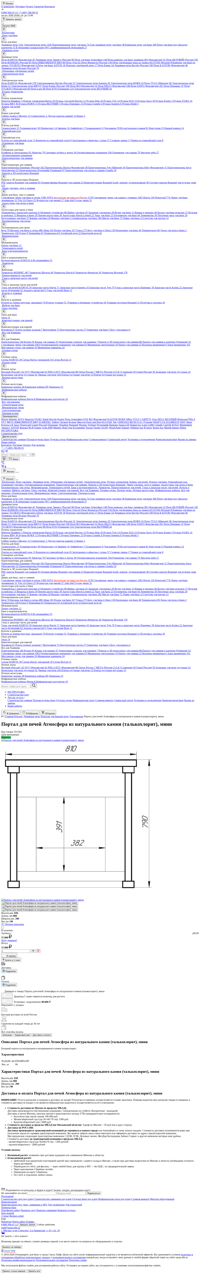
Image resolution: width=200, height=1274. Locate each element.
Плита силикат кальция (28, 329)
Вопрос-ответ (16, 1216)
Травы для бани (133, 218)
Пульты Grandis (93, 103)
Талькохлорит (10, 128)
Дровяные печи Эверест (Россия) (54, 59)
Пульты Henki (130, 103)
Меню (15, 459)
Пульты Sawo (146, 101)
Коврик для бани (40, 218)
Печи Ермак (106, 65)
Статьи (5, 1216)
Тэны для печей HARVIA (16, 287)
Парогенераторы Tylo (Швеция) (106, 167)
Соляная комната (104, 700)
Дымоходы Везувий (114, 272)
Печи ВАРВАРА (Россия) (16, 62)
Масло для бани (112, 218)
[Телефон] (2, 463)
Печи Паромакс (174, 86)
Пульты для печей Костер (70, 101)
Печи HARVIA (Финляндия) (18, 59)
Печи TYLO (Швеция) (157, 83)
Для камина (112, 128)
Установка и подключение (148, 700)
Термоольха (52, 233)
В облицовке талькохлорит (32, 47)
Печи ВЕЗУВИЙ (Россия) (182, 59)
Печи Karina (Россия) (55, 86)
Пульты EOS (128, 101)
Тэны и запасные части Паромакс (134, 287)
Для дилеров (38, 445)
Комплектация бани (173, 700)
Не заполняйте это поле (14, 1193)
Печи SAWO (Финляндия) (147, 86)
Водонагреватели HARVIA (16, 260)
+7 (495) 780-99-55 (28, 12)
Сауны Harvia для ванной (37, 359)
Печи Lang (38, 88)
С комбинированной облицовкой (67, 47)
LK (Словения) (125, 372)
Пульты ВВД (9, 103)
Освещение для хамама (126, 152)
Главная (9, 716)
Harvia (148, 197)
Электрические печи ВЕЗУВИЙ (93, 88)
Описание (7, 1035)
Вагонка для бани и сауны (26, 230)
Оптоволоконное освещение (94, 152)
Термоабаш (35, 233)
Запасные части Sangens (74, 287)
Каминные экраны (12, 387)
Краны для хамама (46, 342)
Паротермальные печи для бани (70, 44)
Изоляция (8, 329)
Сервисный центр (123, 700)
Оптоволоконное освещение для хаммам (63, 344)
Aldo (69, 200)
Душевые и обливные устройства (86, 302)
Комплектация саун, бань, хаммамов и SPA (24, 1204)
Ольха (81, 230)
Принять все (34, 1271)
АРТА (70, 197)
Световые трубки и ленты (60, 152)
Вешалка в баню (27, 215)
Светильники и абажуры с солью (90, 140)
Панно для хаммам (130, 344)
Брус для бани (96, 230)
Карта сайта (18, 1221)
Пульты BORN (28, 103)
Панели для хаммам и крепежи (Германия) (166, 342)
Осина (23, 233)
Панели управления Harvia (39, 101)
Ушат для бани (104, 215)
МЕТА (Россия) (106, 372)
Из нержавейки (42, 260)
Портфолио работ (10, 1210)
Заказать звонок (13, 19)
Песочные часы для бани (172, 215)
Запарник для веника (101, 212)
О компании (7, 6)
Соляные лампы (120, 140)
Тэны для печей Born (59, 290)
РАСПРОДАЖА (16, 692)
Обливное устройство (53, 212)
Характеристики (22, 1035)
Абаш (48, 230)
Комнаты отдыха (66, 1210)
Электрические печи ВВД (26, 86)
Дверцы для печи (49, 374)
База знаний (7, 1213)
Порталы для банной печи (81, 65)
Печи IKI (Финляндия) (83, 86)
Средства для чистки (156, 218)
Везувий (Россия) (12, 372)
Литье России (87, 372)
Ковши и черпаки (146, 212)
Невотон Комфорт (11, 101)
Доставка (20, 6)
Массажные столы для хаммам (19, 347)
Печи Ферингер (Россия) (96, 62)
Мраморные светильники (103, 344)
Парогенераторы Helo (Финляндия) (146, 167)
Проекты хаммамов (46, 1210)
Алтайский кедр (70, 233)
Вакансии (6, 1221)
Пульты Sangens (112, 103)
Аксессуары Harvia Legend (78, 215)
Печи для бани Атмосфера (91, 59)
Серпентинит (39, 116)
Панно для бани (11, 245)
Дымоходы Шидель (41, 272)
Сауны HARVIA (11, 359)
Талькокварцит (94, 128)
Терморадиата (151, 230)
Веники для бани (61, 218)
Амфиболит (77, 128)
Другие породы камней (62, 116)
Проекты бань (8, 1207)
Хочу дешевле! (9, 940)
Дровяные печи (12, 44)
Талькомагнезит (30, 128)
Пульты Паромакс (72, 103)
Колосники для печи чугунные (19, 374)
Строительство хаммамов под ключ (53, 1199)
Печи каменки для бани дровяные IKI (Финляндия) (136, 59)
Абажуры (38, 152)
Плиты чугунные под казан (110, 374)
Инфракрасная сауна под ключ (114, 1199)
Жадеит (24, 116)
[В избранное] (2, 927)
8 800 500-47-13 (9, 12)
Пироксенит (49, 128)
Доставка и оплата (42, 1035)
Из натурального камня (134, 128)
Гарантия (39, 6)
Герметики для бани (98, 329)
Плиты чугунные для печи (77, 374)
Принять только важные (13, 1271)
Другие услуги (16, 697)
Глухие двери (83, 200)
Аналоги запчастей (34, 290)
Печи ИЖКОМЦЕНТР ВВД (48, 62)
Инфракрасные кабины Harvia (18, 399)
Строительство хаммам (20, 700)
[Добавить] (6, 995)
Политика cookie (78, 1260)
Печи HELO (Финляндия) (114, 86)
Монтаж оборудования (162, 1199)
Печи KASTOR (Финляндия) (170, 65)
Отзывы (30, 1221)
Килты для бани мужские (172, 212)
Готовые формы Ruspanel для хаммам (62, 182)
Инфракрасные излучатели (52, 399)
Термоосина (9, 233)
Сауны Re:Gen (62, 359)
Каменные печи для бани (140, 44)
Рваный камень (174, 128)
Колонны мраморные (154, 344)
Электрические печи (38, 44)
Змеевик (64, 128)
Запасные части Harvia (45, 287)
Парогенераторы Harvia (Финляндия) (66, 167)
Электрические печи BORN (127, 83)
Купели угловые (56, 302)
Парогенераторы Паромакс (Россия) (22, 167)
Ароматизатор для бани (87, 218)
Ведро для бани (124, 212)
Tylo (22, 200)
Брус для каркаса (120, 329)
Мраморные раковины (51, 347)
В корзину (11, 956)
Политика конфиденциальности (18, 1260)
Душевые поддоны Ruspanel (123, 302)
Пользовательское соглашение (52, 1260)
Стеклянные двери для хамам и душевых (118, 197)
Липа (110, 230)
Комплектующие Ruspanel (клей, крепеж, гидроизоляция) (116, 182)
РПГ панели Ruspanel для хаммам (20, 182)
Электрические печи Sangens (93, 83)
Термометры (149, 215)
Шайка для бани (77, 212)
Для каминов (76, 716)
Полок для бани (64, 230)
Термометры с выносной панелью (20, 212)
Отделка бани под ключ (85, 1199)
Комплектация (9, 1202)
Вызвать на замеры (11, 1247)
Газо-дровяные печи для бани (107, 44)
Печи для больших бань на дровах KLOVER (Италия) (142, 62)
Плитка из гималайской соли (18, 140)
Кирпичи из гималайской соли (53, 140)
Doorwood (162, 197)
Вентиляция (51, 329)
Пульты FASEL (182, 101)
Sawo (31, 200)
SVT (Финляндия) (36, 372)
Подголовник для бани (15, 218)
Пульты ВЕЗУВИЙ (49, 103)
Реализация (7, 1196)
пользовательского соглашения (68, 1257)
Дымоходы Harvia (64, 272)
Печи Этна (73, 62)
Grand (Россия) (145, 372)
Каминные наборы (36, 387)
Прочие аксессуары (50, 215)
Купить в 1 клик (12, 960)
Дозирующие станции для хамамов (78, 342)
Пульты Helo (94, 101)
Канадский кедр (91, 233)
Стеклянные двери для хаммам (20, 344)
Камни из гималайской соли (147, 140)
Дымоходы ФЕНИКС (15, 272)
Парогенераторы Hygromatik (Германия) (42, 170)
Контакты (49, 6)
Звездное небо (150, 152)
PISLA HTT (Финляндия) (63, 372)
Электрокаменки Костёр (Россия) (56, 83)
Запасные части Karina (168, 287)
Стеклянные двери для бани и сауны (23, 197)
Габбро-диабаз (9, 116)
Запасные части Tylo (101, 287)
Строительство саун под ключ (17, 1199)
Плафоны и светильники (16, 152)
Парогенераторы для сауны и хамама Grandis (90, 170)
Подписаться (94, 1193)
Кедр (5, 230)
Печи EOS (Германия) (60, 88)
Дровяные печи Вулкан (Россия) (20, 68)
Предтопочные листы (73, 329)
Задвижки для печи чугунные (173, 372)
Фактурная (156, 128)
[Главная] (4, 458)
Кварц (81, 116)
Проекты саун (28, 1210)
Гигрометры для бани (127, 215)
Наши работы (15, 706)
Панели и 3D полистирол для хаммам (120, 342)
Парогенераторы (12, 342)
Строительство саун (18, 694)
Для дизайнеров (56, 1204)
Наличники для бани (128, 230)
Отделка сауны (64, 700)
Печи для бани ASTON (51, 65)
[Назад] (3, 716)
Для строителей (73, 1204)
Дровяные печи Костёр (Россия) (133, 65)
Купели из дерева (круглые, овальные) (23, 302)
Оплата (29, 6)
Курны (29, 342)
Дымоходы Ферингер (88, 272)
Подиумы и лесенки (152, 302)
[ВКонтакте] (3, 1233)
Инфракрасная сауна (84, 700)
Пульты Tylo (111, 101)
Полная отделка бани (44, 700)
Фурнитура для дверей (50, 200)
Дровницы (56, 387)
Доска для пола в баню (173, 230)
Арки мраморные (178, 344)
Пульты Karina (164, 101)
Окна (5, 317)
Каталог (10, 479)
